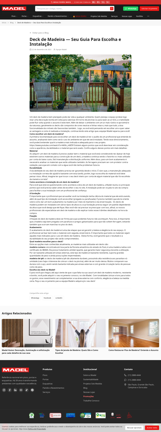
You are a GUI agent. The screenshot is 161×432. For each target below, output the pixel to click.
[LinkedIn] (15, 390)
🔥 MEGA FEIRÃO (79, 16)
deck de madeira (40, 117)
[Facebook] (10, 390)
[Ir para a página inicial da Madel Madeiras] (14, 8)
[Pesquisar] (111, 8)
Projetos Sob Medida (99, 16)
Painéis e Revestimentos (57, 16)
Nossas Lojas (127, 16)
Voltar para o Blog (40, 32)
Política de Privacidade (37, 429)
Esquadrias (37, 16)
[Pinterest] (32, 390)
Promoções (88, 396)
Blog (12, 22)
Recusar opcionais (134, 428)
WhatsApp (132, 8)
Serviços (114, 16)
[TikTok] (27, 390)
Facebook (47, 298)
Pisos (14, 16)
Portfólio (139, 16)
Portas (24, 16)
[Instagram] (4, 390)
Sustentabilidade (90, 379)
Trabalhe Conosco (91, 400)
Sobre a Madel (89, 375)
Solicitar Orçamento (149, 8)
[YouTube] (21, 390)
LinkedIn (59, 298)
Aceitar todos (152, 428)
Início (4, 22)
